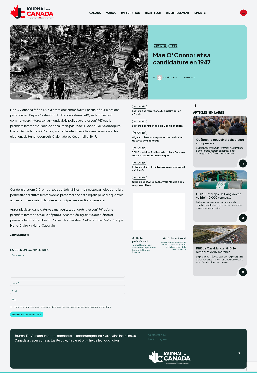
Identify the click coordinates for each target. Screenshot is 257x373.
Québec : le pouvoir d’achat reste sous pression (220, 141)
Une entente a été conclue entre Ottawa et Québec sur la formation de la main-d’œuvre (173, 246)
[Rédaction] (160, 77)
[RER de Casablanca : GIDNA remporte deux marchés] (220, 234)
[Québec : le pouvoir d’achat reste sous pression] (220, 125)
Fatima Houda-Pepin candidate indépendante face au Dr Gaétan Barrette (144, 249)
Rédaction (172, 77)
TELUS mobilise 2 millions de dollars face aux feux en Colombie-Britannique (158, 154)
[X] (239, 353)
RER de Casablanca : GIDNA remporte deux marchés (216, 250)
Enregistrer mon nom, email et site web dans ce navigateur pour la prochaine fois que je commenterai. (62, 307)
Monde (173, 46)
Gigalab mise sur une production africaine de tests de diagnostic (157, 139)
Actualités (160, 46)
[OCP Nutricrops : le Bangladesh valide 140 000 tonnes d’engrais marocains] (220, 179)
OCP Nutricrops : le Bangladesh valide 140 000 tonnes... (218, 195)
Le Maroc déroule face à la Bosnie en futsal (157, 125)
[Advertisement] (67, 164)
